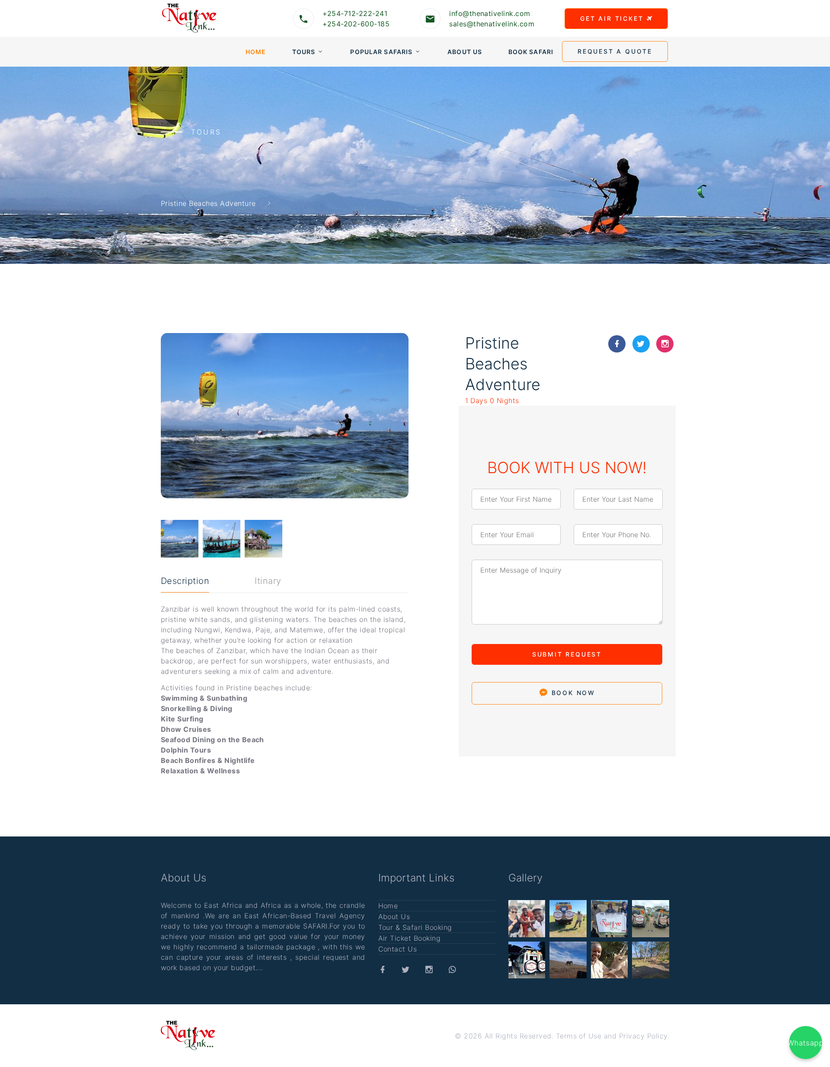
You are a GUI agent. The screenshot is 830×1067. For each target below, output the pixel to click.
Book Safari (530, 51)
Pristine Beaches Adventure (208, 203)
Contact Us (397, 949)
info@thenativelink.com (489, 13)
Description (185, 581)
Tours (304, 51)
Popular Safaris (381, 51)
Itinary (268, 581)
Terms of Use (579, 1036)
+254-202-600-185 (355, 23)
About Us (464, 51)
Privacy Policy (643, 1036)
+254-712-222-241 (354, 13)
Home (256, 51)
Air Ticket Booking (409, 938)
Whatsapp (805, 1042)
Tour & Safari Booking (415, 927)
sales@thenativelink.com (491, 23)
